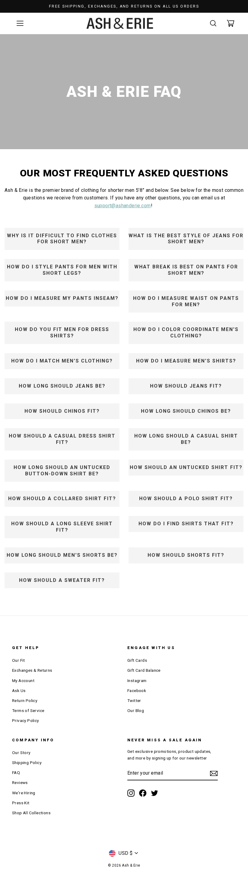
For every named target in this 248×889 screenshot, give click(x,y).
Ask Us (18, 690)
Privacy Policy (25, 720)
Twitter (134, 700)
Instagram (137, 680)
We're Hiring (23, 792)
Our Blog (135, 710)
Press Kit (21, 802)
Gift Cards (137, 660)
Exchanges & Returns (32, 670)
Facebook (136, 690)
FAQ (16, 772)
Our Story (21, 752)
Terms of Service (28, 710)
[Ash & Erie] (119, 23)
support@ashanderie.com (122, 205)
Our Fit (18, 660)
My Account (23, 680)
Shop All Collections (31, 812)
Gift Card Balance (144, 670)
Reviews (20, 782)
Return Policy (24, 700)
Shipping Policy (26, 762)
